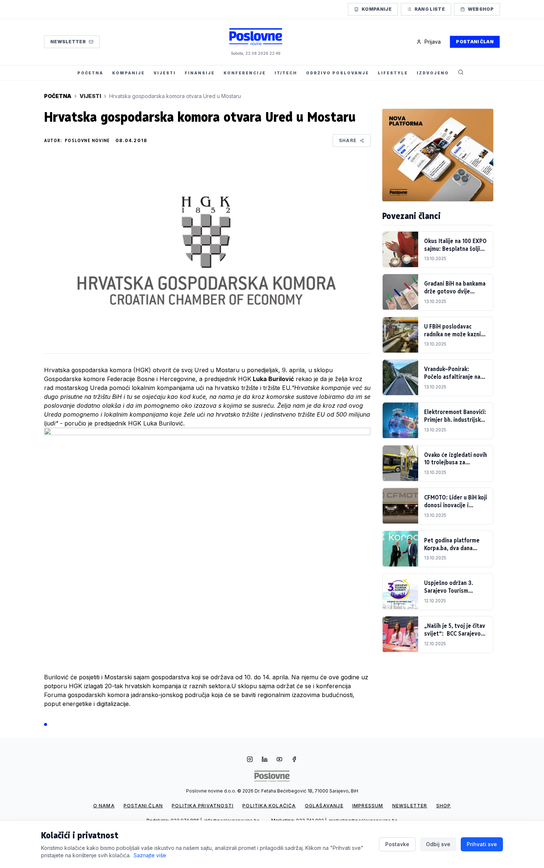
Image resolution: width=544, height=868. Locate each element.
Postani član (475, 41)
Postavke (397, 844)
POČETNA (90, 73)
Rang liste (429, 9)
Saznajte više (150, 855)
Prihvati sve (482, 844)
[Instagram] (250, 760)
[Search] (461, 72)
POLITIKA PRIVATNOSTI (203, 805)
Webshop (481, 9)
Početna (57, 96)
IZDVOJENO (433, 73)
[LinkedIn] (265, 760)
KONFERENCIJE (245, 73)
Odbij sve (438, 844)
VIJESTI (165, 73)
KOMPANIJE (128, 73)
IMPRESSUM (367, 805)
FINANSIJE (200, 73)
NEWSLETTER (409, 805)
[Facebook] (294, 760)
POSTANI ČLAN (143, 805)
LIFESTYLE (393, 73)
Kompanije (377, 9)
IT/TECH (286, 73)
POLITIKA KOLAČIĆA (269, 805)
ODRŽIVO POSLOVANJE (337, 73)
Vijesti (90, 96)
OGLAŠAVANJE (324, 805)
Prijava (432, 41)
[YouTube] (279, 760)
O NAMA (104, 805)
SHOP (443, 805)
